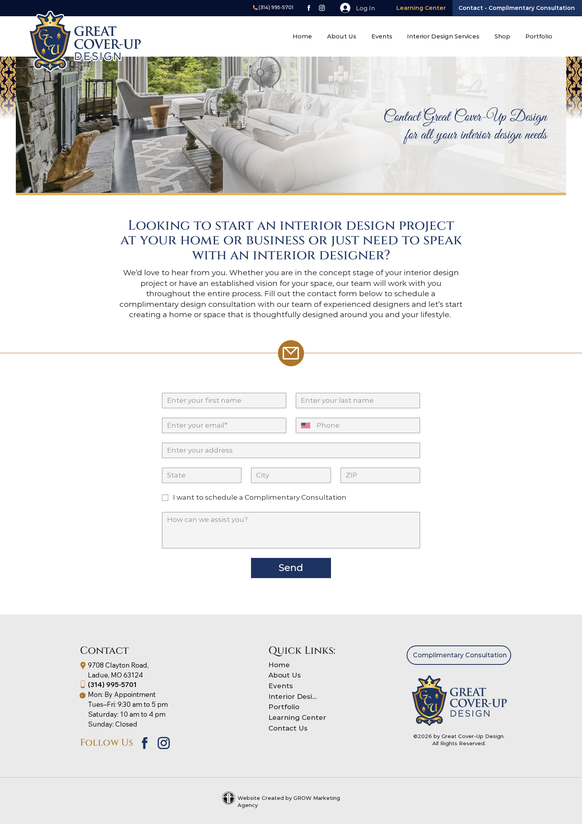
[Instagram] (321, 7)
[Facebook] (308, 7)
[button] (502, 36)
